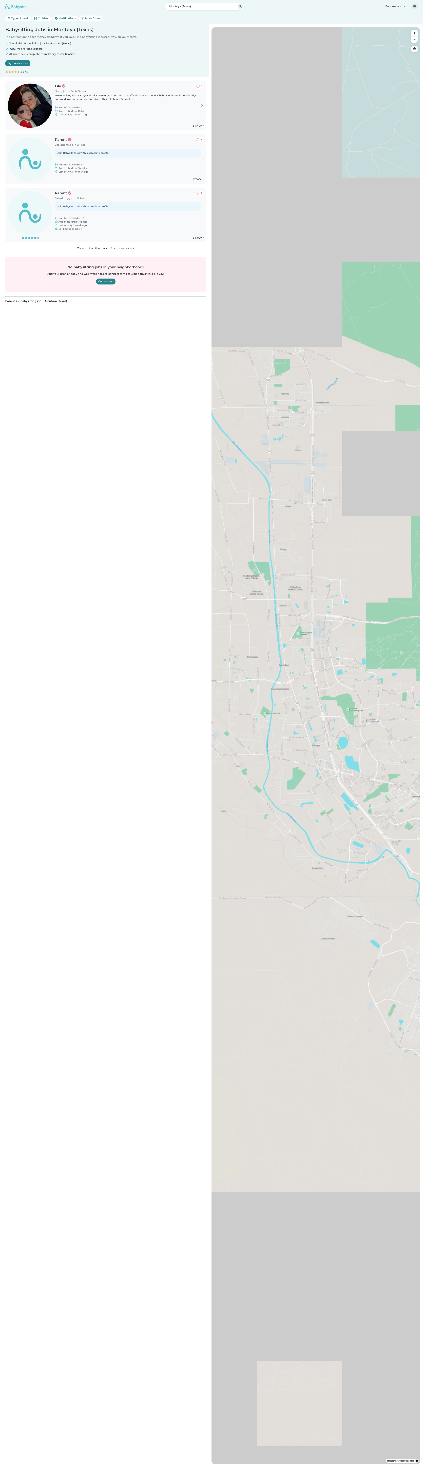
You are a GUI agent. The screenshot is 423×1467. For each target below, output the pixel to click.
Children (43, 18)
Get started (106, 281)
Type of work (20, 18)
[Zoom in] (414, 33)
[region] (316, 745)
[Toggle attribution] (417, 1461)
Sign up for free (17, 63)
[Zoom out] (414, 39)
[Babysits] (15, 6)
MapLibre (391, 1460)
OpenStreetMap (406, 1460)
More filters (92, 18)
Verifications (67, 18)
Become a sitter (396, 6)
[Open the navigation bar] (414, 6)
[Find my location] (414, 49)
